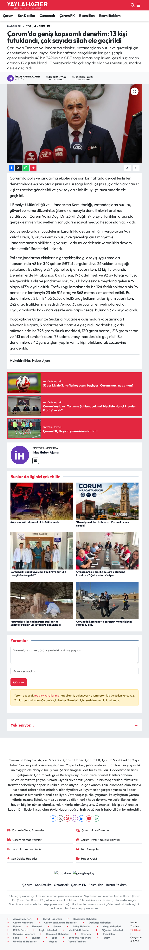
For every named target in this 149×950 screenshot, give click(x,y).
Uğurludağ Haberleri (25, 941)
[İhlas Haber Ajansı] (19, 455)
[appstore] (63, 872)
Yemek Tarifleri (77, 941)
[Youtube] (89, 818)
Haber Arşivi (89, 858)
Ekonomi (37, 926)
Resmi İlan (86, 15)
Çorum (8, 15)
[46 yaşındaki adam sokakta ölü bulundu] (41, 501)
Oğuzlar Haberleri (112, 930)
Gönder (18, 682)
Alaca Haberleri (22, 918)
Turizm (106, 937)
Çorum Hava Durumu (95, 830)
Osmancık (47, 15)
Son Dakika (26, 15)
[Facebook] (53, 818)
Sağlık (16, 937)
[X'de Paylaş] (18, 168)
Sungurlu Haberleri (79, 937)
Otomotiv (85, 933)
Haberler (14, 26)
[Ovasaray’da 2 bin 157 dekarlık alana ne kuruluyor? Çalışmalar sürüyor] (107, 550)
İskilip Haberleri (81, 926)
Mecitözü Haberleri (79, 930)
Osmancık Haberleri (57, 933)
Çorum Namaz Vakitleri (27, 840)
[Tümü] (137, 725)
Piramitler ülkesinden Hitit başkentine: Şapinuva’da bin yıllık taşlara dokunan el (35, 623)
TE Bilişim (135, 929)
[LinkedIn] (82, 818)
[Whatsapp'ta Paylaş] (26, 168)
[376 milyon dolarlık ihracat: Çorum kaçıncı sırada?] (107, 501)
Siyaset (35, 937)
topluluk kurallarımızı (47, 695)
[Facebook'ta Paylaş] (11, 168)
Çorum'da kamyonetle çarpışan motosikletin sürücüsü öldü (104, 623)
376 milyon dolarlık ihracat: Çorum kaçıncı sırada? (102, 524)
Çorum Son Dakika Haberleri (60, 922)
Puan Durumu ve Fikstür (27, 849)
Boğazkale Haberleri (85, 918)
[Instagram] (74, 818)
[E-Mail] (35, 461)
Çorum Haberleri (38, 26)
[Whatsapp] (96, 818)
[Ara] (133, 5)
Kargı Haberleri (111, 926)
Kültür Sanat (20, 930)
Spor (54, 937)
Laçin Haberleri (48, 930)
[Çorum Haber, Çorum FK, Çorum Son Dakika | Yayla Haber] (27, 5)
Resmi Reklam (110, 15)
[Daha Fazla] (33, 168)
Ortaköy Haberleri (24, 933)
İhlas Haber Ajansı (45, 452)
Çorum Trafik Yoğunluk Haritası (100, 840)
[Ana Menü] (138, 5)
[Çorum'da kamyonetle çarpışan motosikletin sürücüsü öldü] (107, 600)
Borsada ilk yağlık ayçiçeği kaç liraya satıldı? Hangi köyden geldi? (38, 573)
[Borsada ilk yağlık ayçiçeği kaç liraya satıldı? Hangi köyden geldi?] (41, 550)
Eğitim (17, 926)
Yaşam (52, 941)
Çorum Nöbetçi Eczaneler (28, 830)
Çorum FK (67, 15)
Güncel (57, 926)
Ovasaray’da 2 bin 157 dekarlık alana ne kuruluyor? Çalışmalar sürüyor (100, 573)
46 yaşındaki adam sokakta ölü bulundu (35, 522)
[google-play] (83, 872)
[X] (60, 818)
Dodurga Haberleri (99, 922)
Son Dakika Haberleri (24, 858)
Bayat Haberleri (52, 918)
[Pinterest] (67, 818)
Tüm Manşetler (90, 849)
